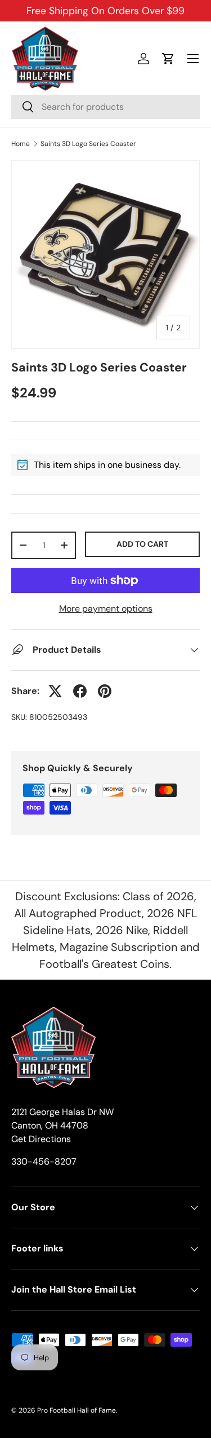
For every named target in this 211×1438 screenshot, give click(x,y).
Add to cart (142, 544)
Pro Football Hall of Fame (76, 1410)
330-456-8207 (44, 1161)
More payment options (105, 608)
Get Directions (41, 1139)
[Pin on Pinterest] (104, 691)
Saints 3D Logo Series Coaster (88, 143)
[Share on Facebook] (80, 691)
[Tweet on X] (55, 691)
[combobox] (105, 107)
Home (20, 143)
